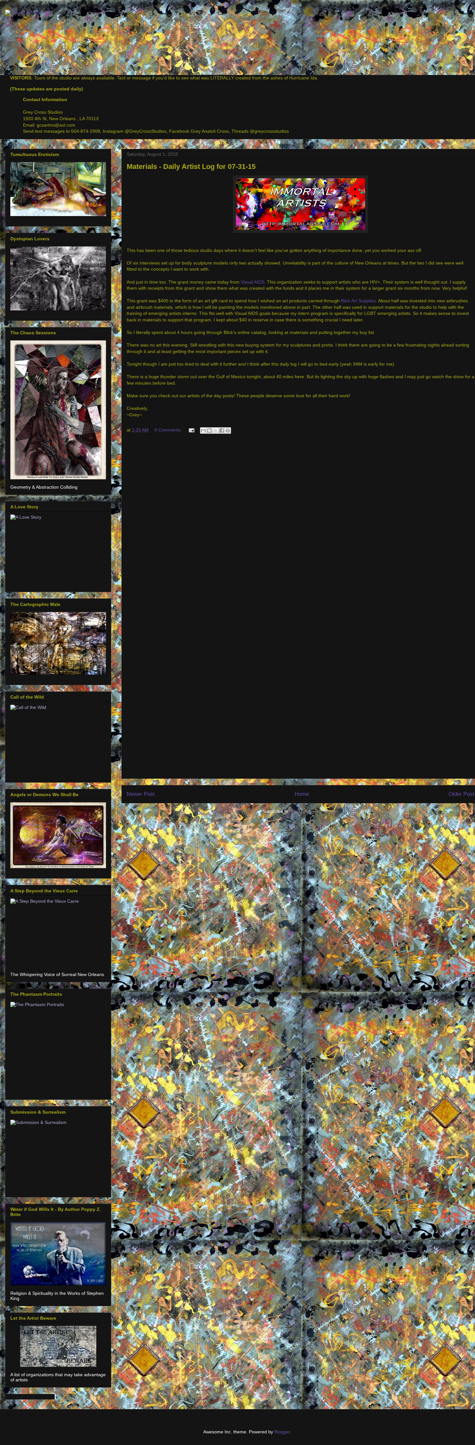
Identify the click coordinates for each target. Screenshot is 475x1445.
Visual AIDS (252, 282)
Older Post (461, 794)
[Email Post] (191, 429)
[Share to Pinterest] (228, 430)
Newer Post (141, 794)
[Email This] (203, 430)
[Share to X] (215, 430)
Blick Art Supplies (358, 300)
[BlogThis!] (209, 430)
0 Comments (167, 429)
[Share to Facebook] (221, 430)
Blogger (282, 1431)
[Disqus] (300, 525)
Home (302, 794)
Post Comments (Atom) (315, 811)
